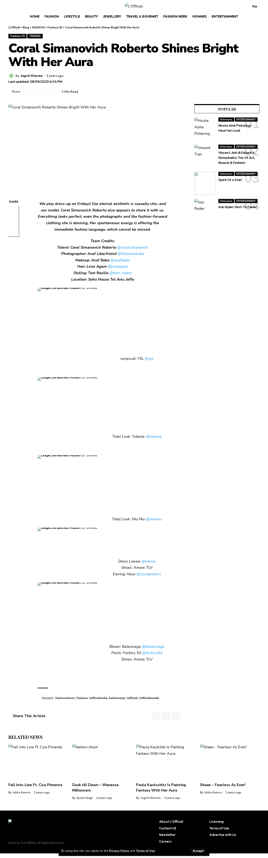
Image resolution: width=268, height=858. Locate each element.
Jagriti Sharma (31, 76)
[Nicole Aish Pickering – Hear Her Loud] (204, 128)
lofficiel (132, 698)
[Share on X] (27, 91)
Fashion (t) (17, 36)
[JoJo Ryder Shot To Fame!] (204, 210)
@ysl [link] (149, 358)
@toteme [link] (154, 436)
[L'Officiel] (134, 6)
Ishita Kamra (21, 792)
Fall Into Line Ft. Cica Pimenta (35, 784)
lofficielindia (98, 698)
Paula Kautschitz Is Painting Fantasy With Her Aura (161, 787)
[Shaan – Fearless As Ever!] (230, 762)
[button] (198, 850)
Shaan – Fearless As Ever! (222, 784)
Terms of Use (145, 851)
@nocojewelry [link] (149, 574)
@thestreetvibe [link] (131, 253)
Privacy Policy (119, 851)
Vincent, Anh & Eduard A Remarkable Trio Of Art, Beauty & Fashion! (236, 157)
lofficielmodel (149, 698)
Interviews (226, 119)
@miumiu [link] (154, 519)
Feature (82, 698)
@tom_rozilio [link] (121, 272)
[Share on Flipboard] (36, 91)
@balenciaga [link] (153, 646)
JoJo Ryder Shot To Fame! (237, 207)
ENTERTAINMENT (246, 119)
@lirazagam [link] (118, 266)
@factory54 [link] (152, 652)
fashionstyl (117, 698)
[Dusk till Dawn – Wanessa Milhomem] (102, 762)
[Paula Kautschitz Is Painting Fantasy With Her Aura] (166, 762)
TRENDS (35, 36)
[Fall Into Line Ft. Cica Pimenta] (38, 762)
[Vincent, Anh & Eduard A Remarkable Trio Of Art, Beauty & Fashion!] (204, 156)
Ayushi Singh (84, 797)
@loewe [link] (149, 561)
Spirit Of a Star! (230, 180)
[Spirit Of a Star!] (204, 183)
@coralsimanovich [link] (132, 247)
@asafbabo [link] (120, 260)
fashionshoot (65, 698)
